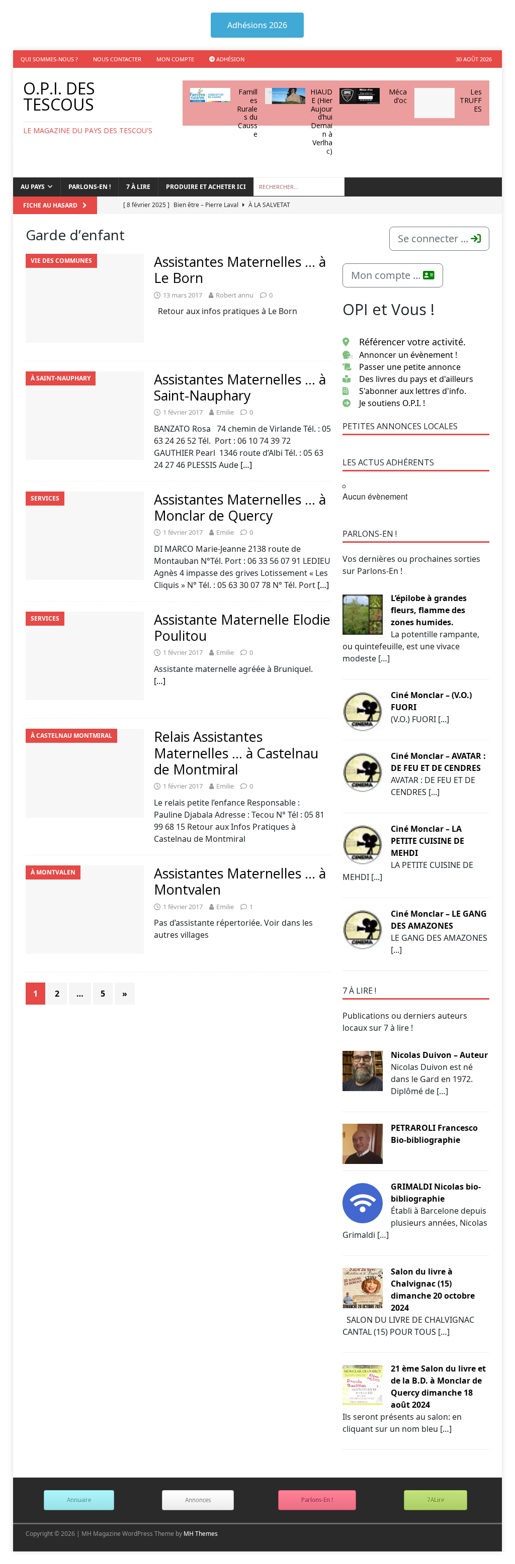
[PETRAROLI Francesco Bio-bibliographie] (362, 1143)
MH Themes (201, 1533)
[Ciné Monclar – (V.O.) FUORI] (362, 710)
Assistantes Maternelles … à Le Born (240, 269)
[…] (246, 464)
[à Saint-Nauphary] (85, 415)
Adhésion (229, 59)
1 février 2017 (183, 412)
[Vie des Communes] (85, 298)
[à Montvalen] (85, 909)
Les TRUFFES (471, 100)
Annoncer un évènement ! (408, 354)
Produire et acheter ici (206, 186)
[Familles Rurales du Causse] (210, 95)
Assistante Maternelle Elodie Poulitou (242, 627)
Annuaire (79, 1500)
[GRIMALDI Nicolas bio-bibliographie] (362, 1202)
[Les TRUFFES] (434, 103)
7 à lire (138, 186)
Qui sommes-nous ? (49, 59)
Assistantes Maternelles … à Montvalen (240, 881)
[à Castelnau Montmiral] (85, 773)
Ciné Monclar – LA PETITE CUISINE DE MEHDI (427, 840)
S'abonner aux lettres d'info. (412, 391)
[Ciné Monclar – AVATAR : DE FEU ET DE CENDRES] (362, 771)
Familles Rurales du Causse (247, 113)
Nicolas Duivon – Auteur (439, 1054)
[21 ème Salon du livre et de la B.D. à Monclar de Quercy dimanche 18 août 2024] (362, 1384)
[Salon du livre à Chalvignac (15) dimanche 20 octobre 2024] (362, 1287)
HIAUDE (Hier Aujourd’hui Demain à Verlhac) (321, 121)
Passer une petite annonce (410, 366)
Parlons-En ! (317, 1500)
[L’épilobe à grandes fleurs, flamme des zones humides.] (362, 613)
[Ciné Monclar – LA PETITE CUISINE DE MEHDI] (362, 844)
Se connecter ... (434, 238)
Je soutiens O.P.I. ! (392, 403)
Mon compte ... (387, 275)
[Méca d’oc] (359, 96)
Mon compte (175, 59)
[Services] (85, 536)
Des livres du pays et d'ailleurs (416, 378)
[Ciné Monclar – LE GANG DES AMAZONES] (362, 929)
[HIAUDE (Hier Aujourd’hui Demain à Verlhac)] (285, 96)
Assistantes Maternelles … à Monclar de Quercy (240, 507)
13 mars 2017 (182, 295)
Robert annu (234, 295)
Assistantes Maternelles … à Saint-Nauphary (240, 387)
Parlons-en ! (89, 186)
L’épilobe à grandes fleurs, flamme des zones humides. (429, 610)
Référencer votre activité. (412, 342)
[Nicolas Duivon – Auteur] (362, 1070)
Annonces (198, 1500)
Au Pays (33, 186)
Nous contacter (117, 59)
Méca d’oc (398, 96)
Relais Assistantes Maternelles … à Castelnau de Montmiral (236, 752)
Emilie (225, 412)
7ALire (435, 1500)
